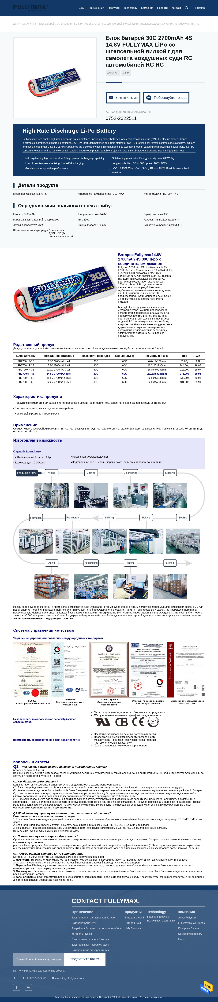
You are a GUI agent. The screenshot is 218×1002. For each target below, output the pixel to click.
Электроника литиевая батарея (90, 944)
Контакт (176, 7)
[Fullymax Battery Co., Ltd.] (28, 987)
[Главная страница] (30, 8)
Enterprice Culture (188, 928)
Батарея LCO (133, 923)
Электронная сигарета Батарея (90, 939)
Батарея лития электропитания (90, 950)
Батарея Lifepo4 (134, 917)
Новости (162, 7)
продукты (114, 7)
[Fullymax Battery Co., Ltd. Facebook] (16, 987)
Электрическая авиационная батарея (94, 917)
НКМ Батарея (133, 928)
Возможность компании (161, 920)
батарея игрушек (82, 933)
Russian (200, 8)
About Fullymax (187, 917)
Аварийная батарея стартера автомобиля (97, 928)
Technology (130, 7)
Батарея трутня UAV (84, 923)
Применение (96, 7)
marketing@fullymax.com (69, 978)
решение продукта (158, 916)
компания (147, 7)
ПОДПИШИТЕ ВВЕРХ (85, 959)
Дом (82, 7)
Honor (181, 939)
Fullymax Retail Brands (191, 923)
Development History (190, 933)
